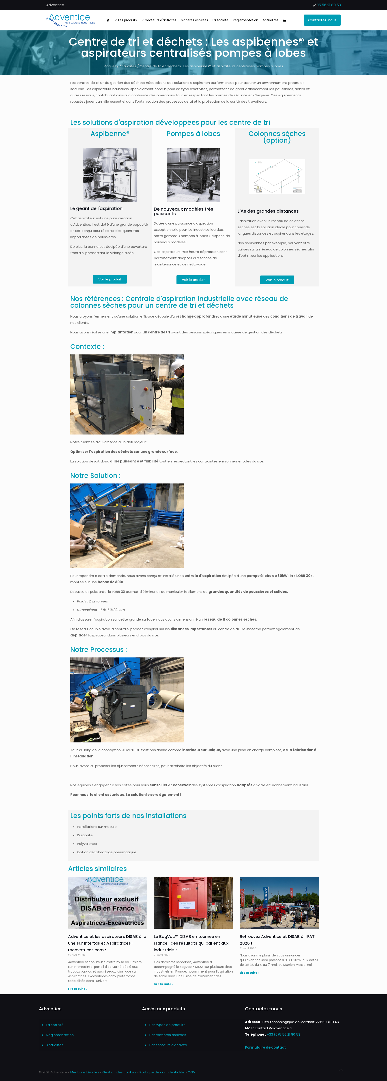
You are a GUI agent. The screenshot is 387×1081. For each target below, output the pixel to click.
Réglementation (60, 1034)
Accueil (110, 66)
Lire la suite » (78, 989)
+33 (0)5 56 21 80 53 (283, 1034)
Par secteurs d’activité (168, 1045)
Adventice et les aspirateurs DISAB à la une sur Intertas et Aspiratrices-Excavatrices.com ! (107, 943)
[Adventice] (72, 20)
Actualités (127, 66)
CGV (191, 1072)
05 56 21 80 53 (328, 5)
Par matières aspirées (167, 1034)
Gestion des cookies (119, 1072)
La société (55, 1024)
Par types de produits (167, 1024)
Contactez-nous (322, 20)
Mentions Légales (84, 1072)
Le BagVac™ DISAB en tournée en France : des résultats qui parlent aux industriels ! (191, 943)
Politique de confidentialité (162, 1072)
